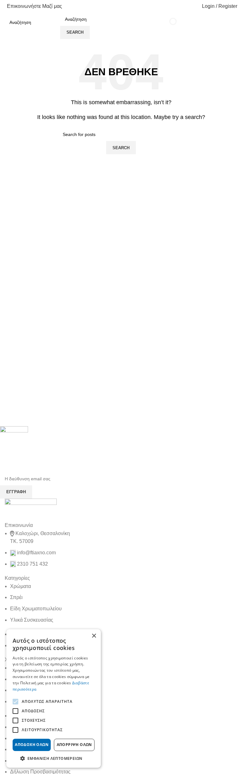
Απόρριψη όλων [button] (74, 744)
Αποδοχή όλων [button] (32, 744)
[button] (54, 758)
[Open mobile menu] (54, 26)
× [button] (93, 636)
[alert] (53, 698)
